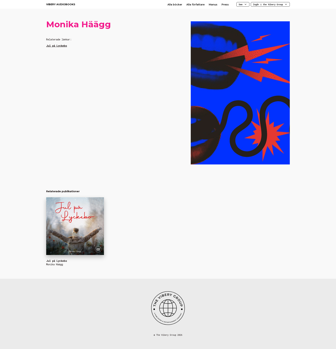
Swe (241, 4)
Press (225, 4)
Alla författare (195, 4)
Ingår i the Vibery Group (268, 4)
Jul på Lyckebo (56, 45)
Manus (213, 4)
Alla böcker (174, 4)
